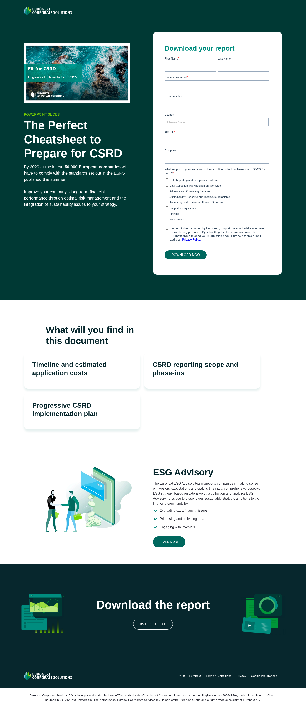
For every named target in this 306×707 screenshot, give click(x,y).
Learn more (169, 541)
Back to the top (153, 624)
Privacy (241, 675)
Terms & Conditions (218, 675)
